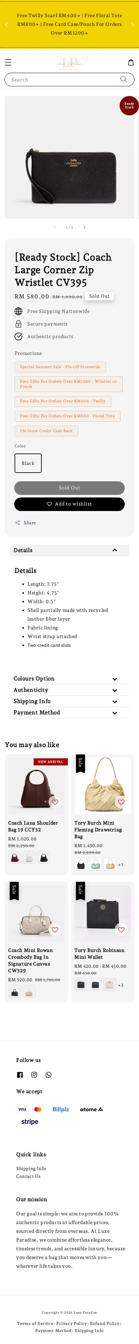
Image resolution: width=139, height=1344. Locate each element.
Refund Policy (104, 1323)
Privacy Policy (71, 1323)
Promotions (28, 353)
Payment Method (53, 1330)
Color (20, 445)
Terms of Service (35, 1323)
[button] (8, 62)
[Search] (123, 79)
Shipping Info (31, 1168)
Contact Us (28, 1176)
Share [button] (30, 522)
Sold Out (69, 488)
